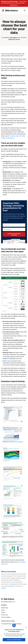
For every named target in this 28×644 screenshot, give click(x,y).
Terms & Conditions (6, 617)
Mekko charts (7, 361)
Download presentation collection (14, 234)
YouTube (12, 584)
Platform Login (4, 608)
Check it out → (14, 5)
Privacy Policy (4, 615)
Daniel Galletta (13, 37)
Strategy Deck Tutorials (14, 39)
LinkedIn (3, 588)
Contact (3, 612)
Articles (3, 610)
